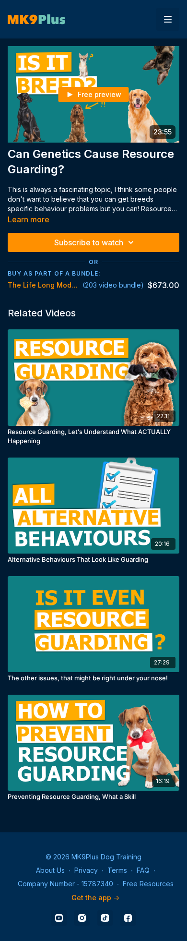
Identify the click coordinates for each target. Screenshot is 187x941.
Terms (117, 870)
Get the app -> (95, 897)
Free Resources (148, 884)
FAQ (143, 870)
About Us (50, 870)
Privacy (86, 870)
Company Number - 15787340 (65, 884)
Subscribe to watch (88, 242)
